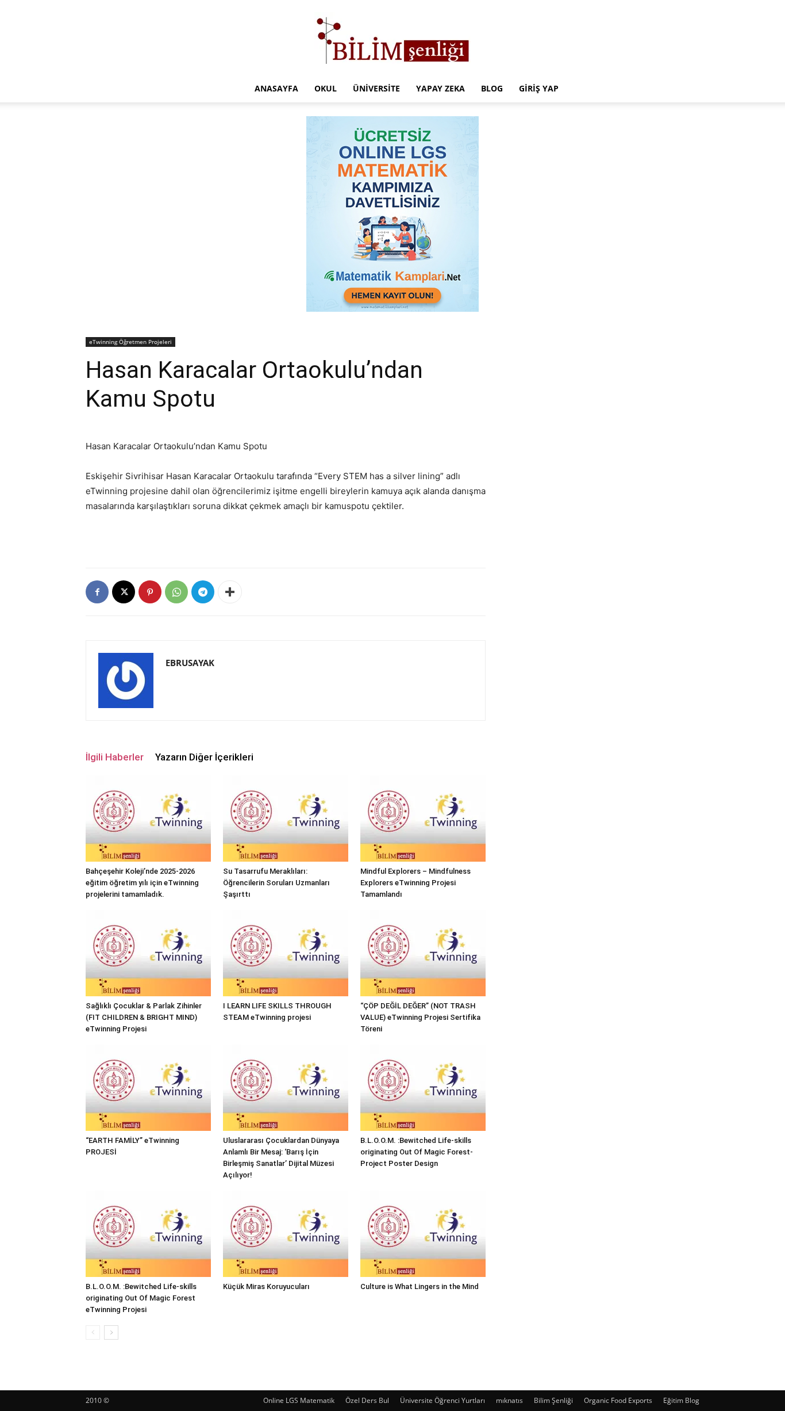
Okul (325, 88)
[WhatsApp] (176, 591)
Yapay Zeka (440, 88)
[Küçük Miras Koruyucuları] (285, 1234)
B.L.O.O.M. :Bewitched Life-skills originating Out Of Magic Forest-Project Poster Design (416, 1152)
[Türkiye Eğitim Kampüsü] (392, 38)
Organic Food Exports (618, 1400)
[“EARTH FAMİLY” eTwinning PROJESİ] (148, 1088)
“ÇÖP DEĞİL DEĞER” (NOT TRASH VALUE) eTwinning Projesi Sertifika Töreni (420, 1017)
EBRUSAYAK (190, 662)
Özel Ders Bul (367, 1400)
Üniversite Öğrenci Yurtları (442, 1400)
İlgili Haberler (115, 757)
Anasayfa (276, 88)
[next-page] (111, 1332)
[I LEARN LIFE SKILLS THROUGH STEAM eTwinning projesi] (285, 953)
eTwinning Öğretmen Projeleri (130, 342)
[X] (123, 591)
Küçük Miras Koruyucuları (266, 1286)
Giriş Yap (539, 88)
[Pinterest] (149, 591)
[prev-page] (93, 1332)
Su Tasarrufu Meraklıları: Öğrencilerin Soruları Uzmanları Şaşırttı (276, 882)
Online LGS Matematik (298, 1400)
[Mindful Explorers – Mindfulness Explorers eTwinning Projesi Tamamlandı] (423, 818)
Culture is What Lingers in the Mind (419, 1286)
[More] (230, 591)
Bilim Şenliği (553, 1400)
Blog (492, 88)
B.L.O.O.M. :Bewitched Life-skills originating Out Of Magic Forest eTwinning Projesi (141, 1298)
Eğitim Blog (681, 1400)
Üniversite (376, 88)
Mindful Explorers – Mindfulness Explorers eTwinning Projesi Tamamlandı (415, 882)
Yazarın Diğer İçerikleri (204, 757)
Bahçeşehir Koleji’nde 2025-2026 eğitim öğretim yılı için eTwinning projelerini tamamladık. (142, 882)
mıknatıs (509, 1400)
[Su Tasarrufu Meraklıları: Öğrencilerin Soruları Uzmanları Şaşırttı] (285, 818)
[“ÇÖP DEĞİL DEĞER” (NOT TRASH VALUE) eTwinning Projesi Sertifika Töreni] (423, 953)
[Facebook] (97, 591)
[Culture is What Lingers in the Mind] (423, 1234)
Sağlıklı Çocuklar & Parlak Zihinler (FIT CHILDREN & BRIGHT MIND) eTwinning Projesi (144, 1017)
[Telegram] (202, 591)
